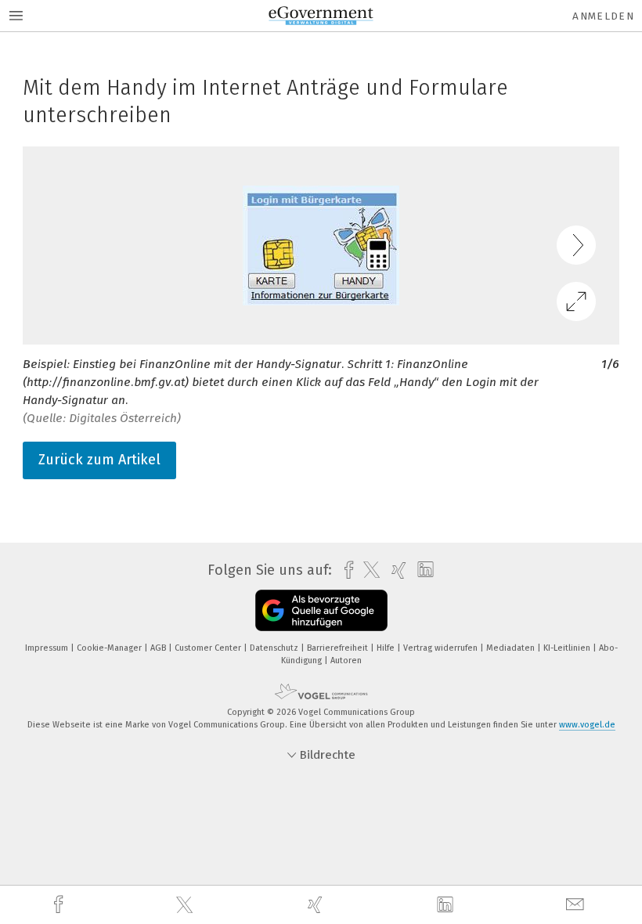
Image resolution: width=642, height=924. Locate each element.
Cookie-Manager (110, 648)
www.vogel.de (587, 725)
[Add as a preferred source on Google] (321, 610)
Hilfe (387, 648)
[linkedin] (447, 905)
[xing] (317, 905)
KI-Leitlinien (568, 648)
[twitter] (186, 905)
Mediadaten (511, 648)
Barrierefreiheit (338, 648)
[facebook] (60, 905)
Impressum (47, 648)
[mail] (577, 905)
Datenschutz (275, 648)
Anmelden (603, 16)
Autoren (346, 660)
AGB (159, 648)
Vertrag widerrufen (441, 648)
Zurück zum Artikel (99, 459)
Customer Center (209, 648)
